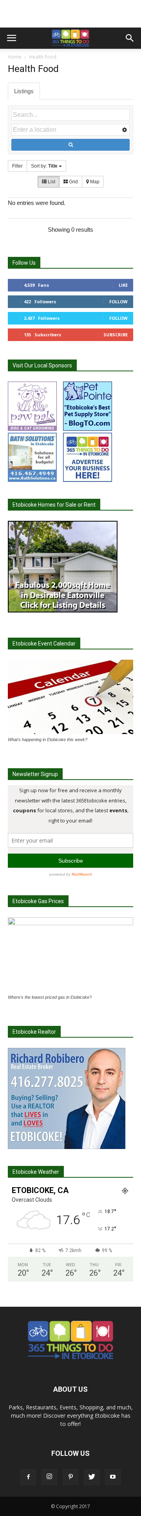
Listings (24, 91)
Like (123, 285)
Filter (17, 166)
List (51, 181)
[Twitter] (91, 1477)
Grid (73, 181)
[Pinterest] (70, 1477)
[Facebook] (28, 1477)
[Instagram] (49, 1477)
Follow (118, 301)
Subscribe (115, 335)
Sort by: (44, 166)
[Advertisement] (70, 14)
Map (94, 181)
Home (15, 56)
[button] (130, 38)
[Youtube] (113, 1477)
